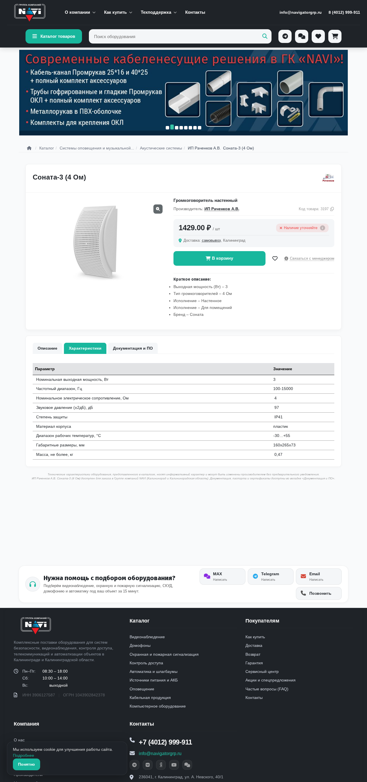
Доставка (253, 645)
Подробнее (23, 755)
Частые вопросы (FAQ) (266, 689)
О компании (77, 12)
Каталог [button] (140, 621)
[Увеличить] (158, 209)
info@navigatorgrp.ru (301, 12)
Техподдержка (156, 12)
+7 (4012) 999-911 (165, 742)
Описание (47, 348)
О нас (19, 740)
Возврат (252, 654)
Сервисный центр (262, 671)
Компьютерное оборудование (158, 706)
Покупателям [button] (262, 621)
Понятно (26, 764)
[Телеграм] (285, 36)
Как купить (115, 12)
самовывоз (211, 240)
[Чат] (301, 36)
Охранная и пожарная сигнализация (164, 654)
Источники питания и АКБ (154, 680)
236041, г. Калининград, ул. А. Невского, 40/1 (181, 777)
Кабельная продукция (150, 697)
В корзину (222, 258)
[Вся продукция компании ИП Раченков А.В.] (328, 177)
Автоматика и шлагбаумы (153, 671)
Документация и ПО (133, 348)
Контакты (195, 12)
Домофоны (140, 645)
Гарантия (254, 663)
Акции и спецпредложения (270, 680)
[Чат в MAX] (187, 765)
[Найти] (265, 36)
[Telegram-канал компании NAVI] (134, 765)
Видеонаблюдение (147, 637)
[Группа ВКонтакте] (148, 765)
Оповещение (142, 689)
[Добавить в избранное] (275, 258)
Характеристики (85, 348)
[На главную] (30, 12)
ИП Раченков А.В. (221, 208)
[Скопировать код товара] (332, 209)
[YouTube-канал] (174, 765)
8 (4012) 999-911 (344, 12)
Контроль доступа (146, 663)
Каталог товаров (57, 36)
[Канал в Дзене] (161, 765)
